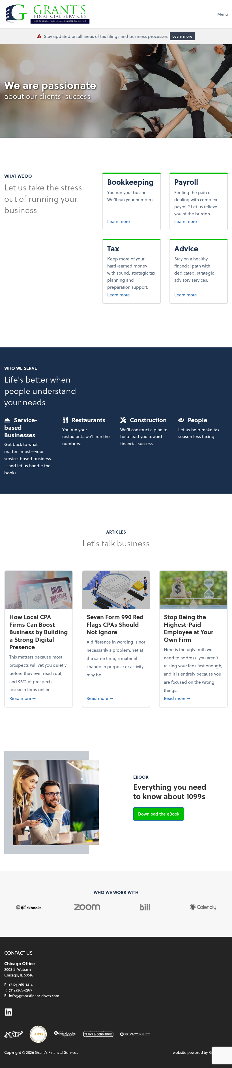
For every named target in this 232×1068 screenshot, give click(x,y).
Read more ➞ (38, 698)
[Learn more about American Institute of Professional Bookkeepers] (38, 1034)
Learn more (182, 36)
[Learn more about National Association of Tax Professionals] (13, 1034)
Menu (222, 14)
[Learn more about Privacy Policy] (135, 1034)
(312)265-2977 (20, 990)
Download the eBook (161, 813)
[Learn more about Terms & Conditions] (98, 1034)
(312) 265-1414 (21, 984)
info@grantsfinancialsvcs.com (34, 995)
